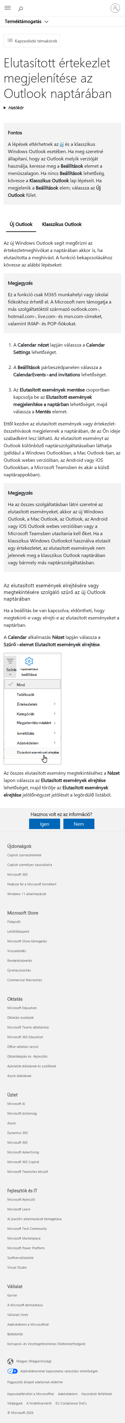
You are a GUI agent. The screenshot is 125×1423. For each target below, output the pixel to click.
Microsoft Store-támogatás (27, 941)
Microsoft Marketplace (24, 1238)
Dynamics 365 (17, 1132)
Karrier (12, 1295)
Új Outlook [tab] (21, 224)
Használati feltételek (96, 1393)
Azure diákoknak (19, 1075)
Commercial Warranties (24, 980)
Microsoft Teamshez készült (27, 1171)
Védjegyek (14, 1403)
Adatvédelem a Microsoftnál (28, 1324)
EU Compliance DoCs (71, 1403)
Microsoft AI (16, 1103)
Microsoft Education (22, 1007)
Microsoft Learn (18, 1209)
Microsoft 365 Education (25, 1037)
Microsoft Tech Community (27, 1228)
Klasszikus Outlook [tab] (62, 224)
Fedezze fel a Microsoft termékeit (31, 884)
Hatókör (15, 107)
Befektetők (15, 1334)
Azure (11, 1123)
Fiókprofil (14, 921)
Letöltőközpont (18, 931)
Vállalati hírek (17, 1314)
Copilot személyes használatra (29, 864)
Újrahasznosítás (19, 970)
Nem (79, 824)
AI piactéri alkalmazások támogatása (34, 1219)
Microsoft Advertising (23, 1152)
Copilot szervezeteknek (24, 855)
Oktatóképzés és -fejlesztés (27, 1056)
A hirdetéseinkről (39, 1403)
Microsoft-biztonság (22, 1113)
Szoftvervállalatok (20, 1257)
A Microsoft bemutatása (25, 1305)
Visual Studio (17, 1267)
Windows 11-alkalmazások (26, 893)
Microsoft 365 (17, 874)
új (62, 144)
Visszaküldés (16, 950)
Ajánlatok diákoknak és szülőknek (31, 1066)
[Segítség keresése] (21, 8)
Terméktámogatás (23, 21)
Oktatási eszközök (20, 1017)
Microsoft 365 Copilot (23, 1162)
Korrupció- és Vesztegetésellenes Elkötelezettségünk (46, 1343)
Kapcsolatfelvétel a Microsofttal (30, 1393)
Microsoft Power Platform (26, 1248)
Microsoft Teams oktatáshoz (28, 1027)
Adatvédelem (67, 1393)
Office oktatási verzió (22, 1046)
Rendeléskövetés (19, 960)
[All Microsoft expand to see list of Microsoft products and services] (7, 8)
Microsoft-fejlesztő (21, 1199)
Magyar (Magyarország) (33, 1361)
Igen (44, 824)
